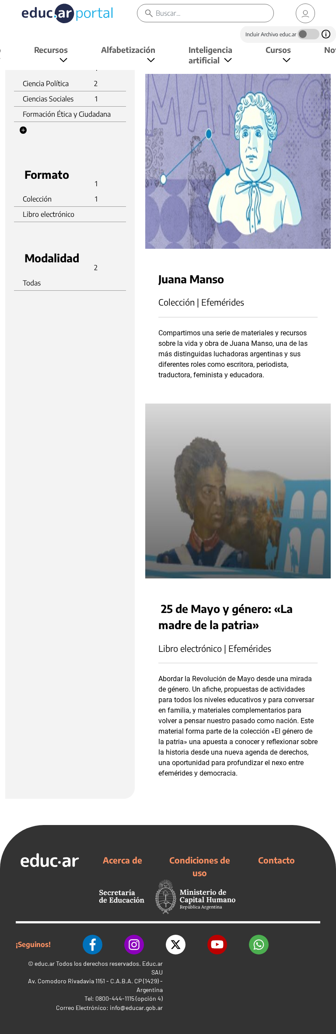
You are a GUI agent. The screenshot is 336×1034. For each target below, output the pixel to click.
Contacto (276, 860)
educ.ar (45, 963)
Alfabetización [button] (128, 50)
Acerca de (122, 860)
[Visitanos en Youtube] (217, 944)
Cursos (278, 50)
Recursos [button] (51, 50)
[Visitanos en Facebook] (92, 944)
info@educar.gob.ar (136, 1007)
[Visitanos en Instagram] (134, 944)
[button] (23, 130)
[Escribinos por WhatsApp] (258, 944)
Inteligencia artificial (210, 55)
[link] (305, 13)
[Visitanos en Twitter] (175, 944)
